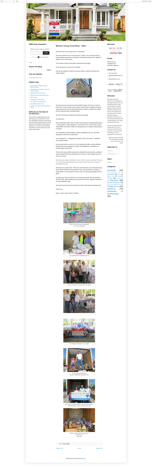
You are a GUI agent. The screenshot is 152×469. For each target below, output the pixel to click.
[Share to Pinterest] (69, 444)
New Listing (110, 184)
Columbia (110, 174)
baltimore (111, 189)
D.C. (119, 174)
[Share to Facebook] (67, 444)
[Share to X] (66, 444)
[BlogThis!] (64, 444)
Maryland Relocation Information (39, 95)
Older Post (99, 448)
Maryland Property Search (37, 93)
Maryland (114, 180)
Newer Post (59, 448)
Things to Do (113, 186)
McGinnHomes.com (36, 77)
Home (79, 448)
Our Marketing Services (37, 103)
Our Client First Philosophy (38, 101)
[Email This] (63, 444)
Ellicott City (110, 176)
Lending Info (119, 178)
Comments (112, 153)
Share (109, 162)
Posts (111, 150)
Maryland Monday (113, 182)
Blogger (83, 458)
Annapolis (111, 170)
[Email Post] (60, 443)
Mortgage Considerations (37, 99)
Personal (118, 184)
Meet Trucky (33, 97)
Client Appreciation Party (114, 172)
